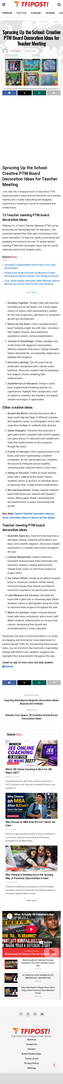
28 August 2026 (13, 777)
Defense (50, 13)
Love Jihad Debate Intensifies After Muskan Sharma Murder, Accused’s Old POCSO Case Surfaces (32, 282)
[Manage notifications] (54, 1065)
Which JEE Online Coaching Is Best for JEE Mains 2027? (29, 771)
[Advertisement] (31, 130)
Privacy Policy (31, 1063)
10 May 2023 (29, 51)
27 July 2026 (12, 830)
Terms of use (31, 1058)
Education (13, 763)
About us (31, 1039)
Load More (31, 292)
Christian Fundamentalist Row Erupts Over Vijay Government (30, 266)
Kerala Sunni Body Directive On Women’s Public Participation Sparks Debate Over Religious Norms (31, 274)
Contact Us (31, 1044)
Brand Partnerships (31, 1053)
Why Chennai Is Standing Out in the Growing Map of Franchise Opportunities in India (29, 876)
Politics (21, 13)
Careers (32, 1049)
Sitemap (31, 1068)
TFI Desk (16, 51)
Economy (36, 13)
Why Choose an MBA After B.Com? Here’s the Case (30, 823)
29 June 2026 (12, 882)
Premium (7, 13)
